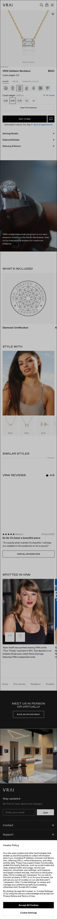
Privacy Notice (10, 896)
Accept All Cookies (28, 905)
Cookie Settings (28, 912)
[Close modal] (28, 459)
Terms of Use (28, 896)
